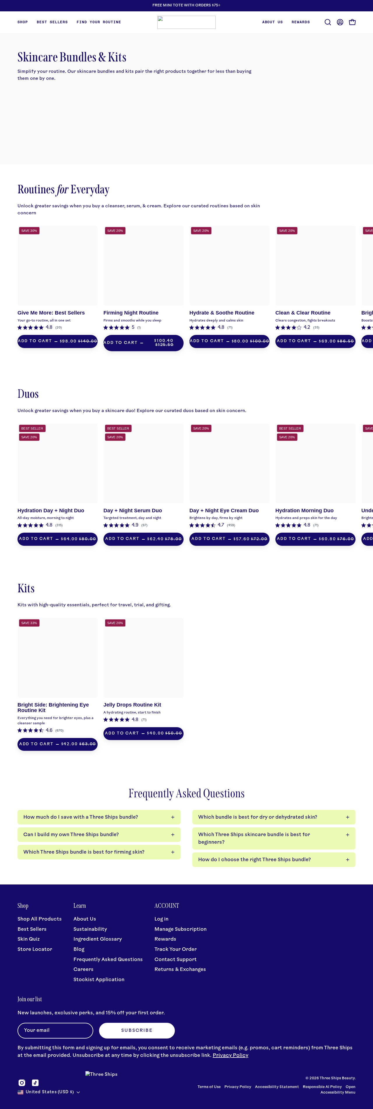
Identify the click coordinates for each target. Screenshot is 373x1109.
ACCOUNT (166, 906)
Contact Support (175, 959)
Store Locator (34, 949)
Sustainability (90, 929)
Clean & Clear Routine (302, 313)
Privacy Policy (230, 1055)
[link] (39, 327)
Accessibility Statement (277, 1087)
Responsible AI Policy (322, 1087)
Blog (78, 949)
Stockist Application (98, 979)
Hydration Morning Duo (304, 510)
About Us (84, 919)
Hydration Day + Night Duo (50, 510)
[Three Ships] (186, 22)
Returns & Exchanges (180, 969)
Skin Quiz (28, 939)
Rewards (165, 939)
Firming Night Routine (131, 313)
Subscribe (137, 1031)
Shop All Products (39, 919)
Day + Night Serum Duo (132, 510)
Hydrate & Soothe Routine (221, 313)
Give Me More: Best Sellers (51, 313)
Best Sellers (32, 929)
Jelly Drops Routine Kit (132, 705)
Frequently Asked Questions (108, 959)
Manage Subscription (180, 929)
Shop (22, 906)
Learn (79, 906)
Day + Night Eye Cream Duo (224, 510)
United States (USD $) (50, 1092)
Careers (83, 969)
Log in (161, 919)
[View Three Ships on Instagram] (21, 1082)
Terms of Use (209, 1087)
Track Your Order (175, 949)
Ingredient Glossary (97, 939)
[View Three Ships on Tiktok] (35, 1082)
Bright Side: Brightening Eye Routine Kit (53, 707)
